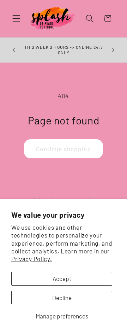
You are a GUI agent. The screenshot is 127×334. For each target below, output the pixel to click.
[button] (16, 19)
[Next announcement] (113, 50)
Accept (62, 278)
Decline (62, 297)
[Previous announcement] (14, 50)
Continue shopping (63, 148)
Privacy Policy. (31, 258)
